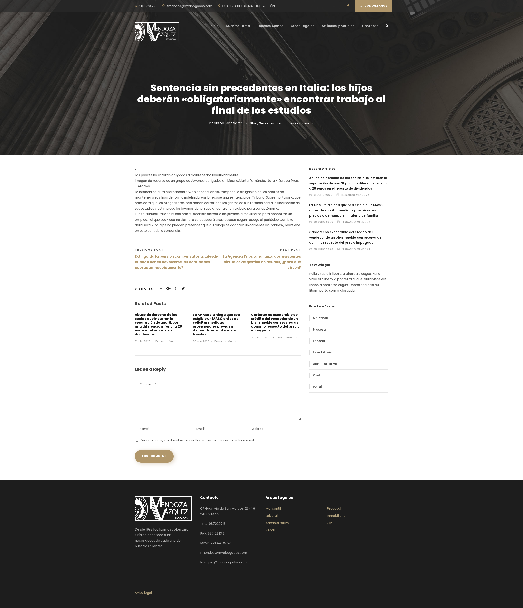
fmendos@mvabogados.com (189, 6)
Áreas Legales (303, 26)
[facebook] (348, 6)
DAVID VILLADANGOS (226, 123)
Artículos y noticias (338, 26)
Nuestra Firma (238, 26)
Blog (253, 123)
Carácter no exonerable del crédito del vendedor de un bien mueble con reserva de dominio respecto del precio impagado (275, 322)
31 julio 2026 (142, 341)
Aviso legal (143, 592)
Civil (316, 375)
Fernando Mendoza (168, 341)
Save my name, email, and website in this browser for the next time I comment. (198, 440)
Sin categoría (270, 123)
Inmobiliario (322, 352)
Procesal (320, 329)
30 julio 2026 (201, 341)
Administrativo (325, 364)
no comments (302, 123)
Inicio (214, 26)
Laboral (319, 341)
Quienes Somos (270, 26)
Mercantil (320, 318)
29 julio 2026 (259, 337)
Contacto (370, 26)
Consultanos (375, 5)
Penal (317, 387)
